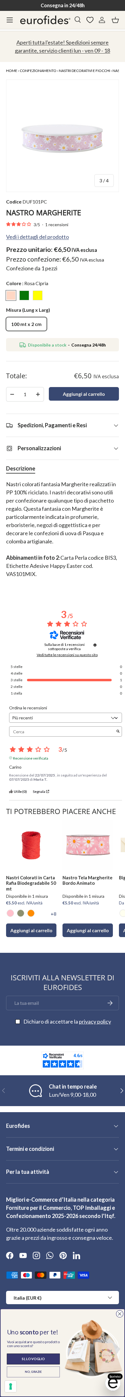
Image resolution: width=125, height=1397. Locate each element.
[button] (115, 20)
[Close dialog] (119, 1313)
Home (11, 70)
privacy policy (95, 1021)
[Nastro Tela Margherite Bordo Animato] (87, 845)
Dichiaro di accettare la (67, 1021)
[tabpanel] (62, 533)
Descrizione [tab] (20, 468)
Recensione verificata (30, 757)
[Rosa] (10, 913)
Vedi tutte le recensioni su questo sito (67, 655)
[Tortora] (20, 913)
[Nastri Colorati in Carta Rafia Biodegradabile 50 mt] (31, 845)
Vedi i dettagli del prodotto (37, 236)
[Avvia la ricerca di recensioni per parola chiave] (118, 731)
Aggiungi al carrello (84, 394)
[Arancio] (31, 913)
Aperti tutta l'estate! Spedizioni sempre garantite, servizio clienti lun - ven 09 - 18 (62, 46)
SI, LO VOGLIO (33, 1359)
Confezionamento (38, 70)
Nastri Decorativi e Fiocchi (84, 70)
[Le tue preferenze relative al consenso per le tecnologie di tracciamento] (10, 1386)
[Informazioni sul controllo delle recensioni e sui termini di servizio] (95, 645)
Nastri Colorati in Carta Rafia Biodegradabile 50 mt (31, 883)
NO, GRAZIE (33, 1372)
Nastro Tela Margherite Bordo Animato (87, 880)
